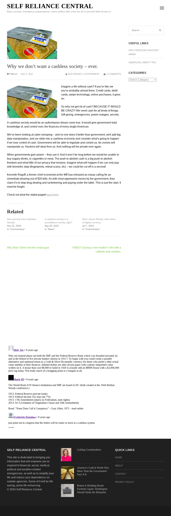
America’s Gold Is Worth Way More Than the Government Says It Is (93, 471)
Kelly (14, 74)
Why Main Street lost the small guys (28, 247)
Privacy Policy (124, 482)
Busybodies (75, 74)
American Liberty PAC (142, 62)
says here (52, 194)
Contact (120, 473)
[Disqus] (64, 299)
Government (91, 74)
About (119, 465)
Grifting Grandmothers (89, 449)
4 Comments (114, 74)
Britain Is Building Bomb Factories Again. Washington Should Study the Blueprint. (92, 489)
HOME (118, 457)
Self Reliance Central (50, 6)
